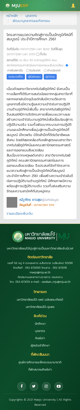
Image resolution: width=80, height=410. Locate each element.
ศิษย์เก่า (40, 338)
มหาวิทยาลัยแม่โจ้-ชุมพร (40, 307)
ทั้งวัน (43, 54)
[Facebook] (21, 386)
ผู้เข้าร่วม (50, 77)
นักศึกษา (40, 324)
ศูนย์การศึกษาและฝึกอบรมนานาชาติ (40, 362)
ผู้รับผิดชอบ (34, 77)
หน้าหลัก (12, 15)
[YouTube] (58, 386)
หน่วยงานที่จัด (16, 77)
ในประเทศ (35, 70)
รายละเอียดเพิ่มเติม (20, 213)
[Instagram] (46, 386)
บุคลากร (31, 15)
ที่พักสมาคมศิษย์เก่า (40, 369)
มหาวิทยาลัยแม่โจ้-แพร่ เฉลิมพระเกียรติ (40, 299)
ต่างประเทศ (54, 70)
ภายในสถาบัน (15, 70)
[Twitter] (34, 386)
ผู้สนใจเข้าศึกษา (40, 345)
